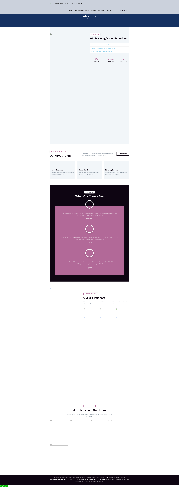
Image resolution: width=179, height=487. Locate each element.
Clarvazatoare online (55, 479)
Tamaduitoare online (64, 479)
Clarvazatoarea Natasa (82, 10)
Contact (109, 10)
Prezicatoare (123, 477)
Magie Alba (79, 479)
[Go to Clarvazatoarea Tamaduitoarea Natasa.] (86, 19)
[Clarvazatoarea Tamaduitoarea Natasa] (66, 3)
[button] (109, 44)
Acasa (70, 10)
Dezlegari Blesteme (102, 479)
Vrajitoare (111, 477)
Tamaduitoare (117, 477)
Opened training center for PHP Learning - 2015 (103, 48)
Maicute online (73, 479)
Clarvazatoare (105, 477)
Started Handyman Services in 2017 (100, 45)
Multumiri (101, 10)
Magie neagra (85, 479)
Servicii (93, 10)
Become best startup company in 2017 (101, 51)
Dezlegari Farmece (93, 479)
